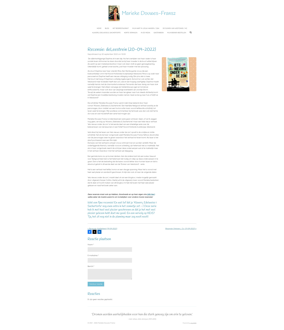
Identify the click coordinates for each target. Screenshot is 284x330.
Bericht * (91, 266)
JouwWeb (193, 323)
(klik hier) (151, 194)
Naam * (91, 244)
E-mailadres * (93, 255)
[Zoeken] (190, 32)
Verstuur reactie (95, 284)
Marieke (149, 13)
